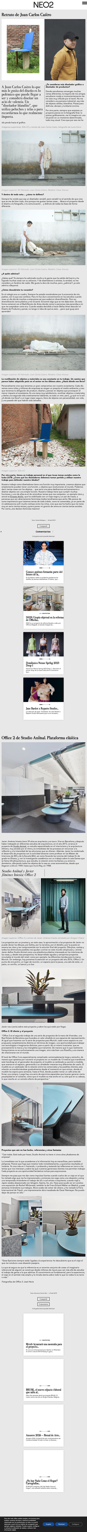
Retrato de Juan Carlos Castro (26, 14)
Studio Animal (19, 846)
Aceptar (48, 1524)
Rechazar (61, 1524)
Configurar (75, 1524)
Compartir (43, 526)
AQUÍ (14, 1530)
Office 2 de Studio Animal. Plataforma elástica (40, 737)
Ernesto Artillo (16, 497)
